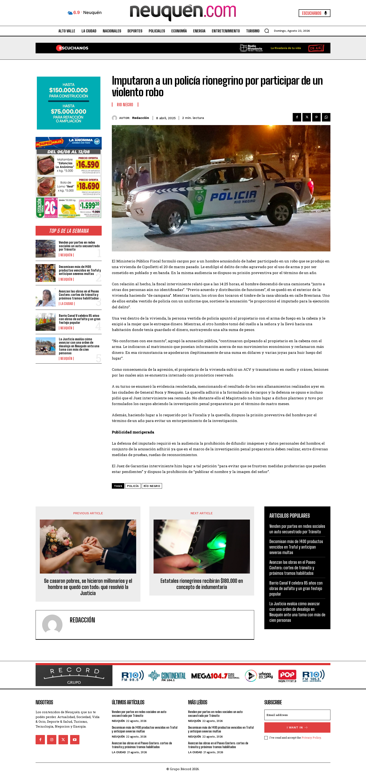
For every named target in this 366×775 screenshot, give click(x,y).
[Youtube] (74, 739)
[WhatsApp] (326, 117)
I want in (295, 727)
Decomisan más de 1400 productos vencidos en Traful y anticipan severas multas (80, 270)
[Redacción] (115, 118)
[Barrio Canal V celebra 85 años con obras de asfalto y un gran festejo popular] (45, 322)
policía (133, 486)
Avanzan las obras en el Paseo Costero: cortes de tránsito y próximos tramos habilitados (79, 294)
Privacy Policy (311, 737)
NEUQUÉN (66, 255)
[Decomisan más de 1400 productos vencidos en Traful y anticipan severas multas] (45, 273)
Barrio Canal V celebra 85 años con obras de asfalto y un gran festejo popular (79, 319)
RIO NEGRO (125, 104)
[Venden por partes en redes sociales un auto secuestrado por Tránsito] (45, 249)
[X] (306, 117)
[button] (267, 31)
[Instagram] (51, 739)
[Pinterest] (316, 117)
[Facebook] (297, 117)
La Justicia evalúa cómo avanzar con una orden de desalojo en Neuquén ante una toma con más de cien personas (79, 346)
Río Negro (152, 486)
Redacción (140, 118)
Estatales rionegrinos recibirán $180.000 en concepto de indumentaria (202, 584)
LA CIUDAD (66, 303)
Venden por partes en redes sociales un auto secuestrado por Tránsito (79, 245)
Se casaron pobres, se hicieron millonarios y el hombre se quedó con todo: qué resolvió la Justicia (88, 587)
